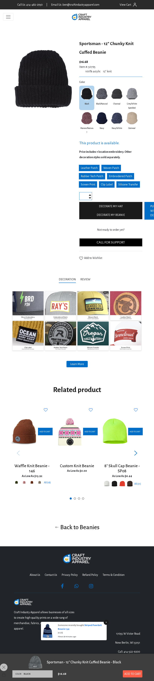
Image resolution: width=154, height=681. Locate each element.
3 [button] (79, 498)
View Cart (125, 4)
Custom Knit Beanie (77, 466)
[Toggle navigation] (8, 17)
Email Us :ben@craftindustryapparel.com (75, 4)
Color (82, 82)
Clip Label (107, 184)
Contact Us (51, 574)
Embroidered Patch (120, 176)
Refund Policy (90, 574)
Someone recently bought (71, 625)
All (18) (47, 482)
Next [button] (136, 453)
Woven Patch (111, 167)
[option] (31, 453)
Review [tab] (85, 279)
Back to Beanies (79, 527)
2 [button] (75, 498)
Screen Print (88, 184)
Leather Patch (89, 167)
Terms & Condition (114, 574)
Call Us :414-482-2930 (30, 4)
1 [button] (71, 498)
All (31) (137, 484)
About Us (35, 574)
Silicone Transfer (128, 184)
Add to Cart (132, 673)
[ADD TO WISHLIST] (46, 410)
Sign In (135, 4)
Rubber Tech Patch (92, 176)
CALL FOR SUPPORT (111, 242)
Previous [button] (18, 453)
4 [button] (83, 498)
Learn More (77, 364)
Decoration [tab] (67, 279)
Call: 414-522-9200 (129, 651)
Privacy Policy (70, 574)
